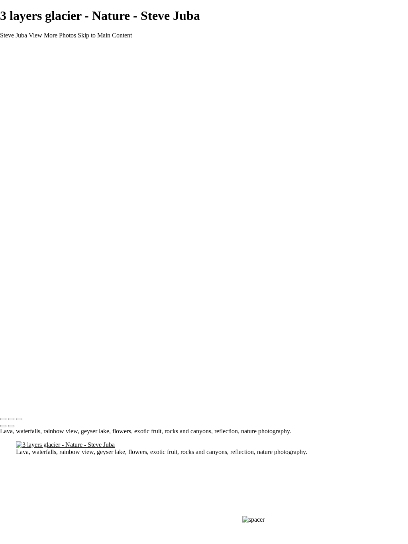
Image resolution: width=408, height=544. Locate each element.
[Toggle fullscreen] (11, 419)
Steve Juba (13, 35)
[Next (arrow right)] (11, 426)
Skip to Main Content (105, 35)
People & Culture (40, 83)
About (24, 112)
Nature (25, 62)
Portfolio (27, 105)
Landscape (31, 69)
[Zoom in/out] (19, 419)
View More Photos (52, 35)
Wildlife (26, 76)
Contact (27, 119)
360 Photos (32, 98)
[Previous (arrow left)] (3, 426)
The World (30, 91)
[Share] (19, 134)
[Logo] (19, 48)
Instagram (30, 126)
